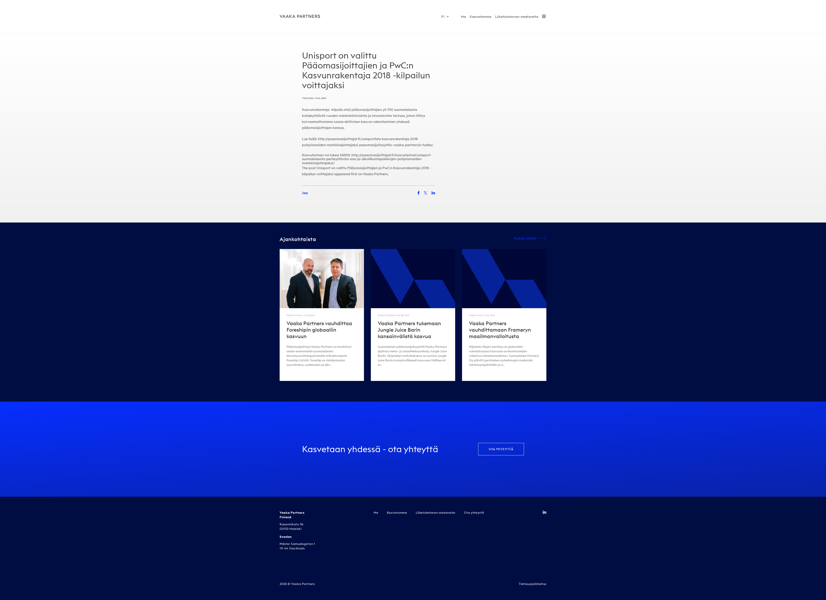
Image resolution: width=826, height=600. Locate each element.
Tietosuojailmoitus (532, 584)
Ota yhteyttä (501, 449)
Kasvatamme (480, 16)
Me (463, 16)
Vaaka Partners (375, 174)
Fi (443, 17)
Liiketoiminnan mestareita (516, 16)
